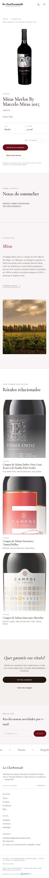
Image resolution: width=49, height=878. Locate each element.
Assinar (40, 733)
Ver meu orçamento (24, 680)
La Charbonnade (13, 767)
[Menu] (44, 4)
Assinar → (41, 785)
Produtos (16, 19)
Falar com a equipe (24, 688)
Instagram (6, 820)
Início (5, 19)
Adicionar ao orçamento (15, 147)
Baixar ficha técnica (13, 155)
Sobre (5, 798)
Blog (4, 809)
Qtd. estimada (31, 140)
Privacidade (8, 864)
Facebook (6, 824)
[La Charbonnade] (13, 5)
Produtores (7, 806)
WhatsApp (6, 827)
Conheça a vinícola (10, 286)
